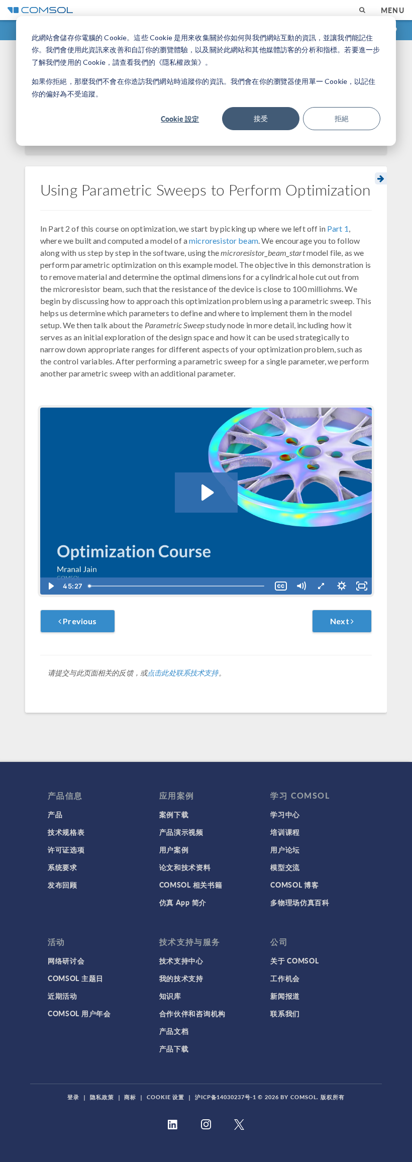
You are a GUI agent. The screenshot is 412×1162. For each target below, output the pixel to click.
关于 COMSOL (294, 960)
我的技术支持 (181, 978)
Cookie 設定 (180, 119)
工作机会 (285, 978)
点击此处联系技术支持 (183, 672)
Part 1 (338, 228)
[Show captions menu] (281, 586)
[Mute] (301, 586)
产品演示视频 (181, 832)
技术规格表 (66, 832)
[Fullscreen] (362, 586)
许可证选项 (66, 849)
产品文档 (174, 1031)
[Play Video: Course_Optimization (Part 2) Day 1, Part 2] (206, 492)
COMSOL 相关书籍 (191, 885)
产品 (55, 814)
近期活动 (62, 996)
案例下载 (174, 814)
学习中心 (285, 814)
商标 (130, 1097)
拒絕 (342, 118)
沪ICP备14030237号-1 (225, 1097)
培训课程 (285, 832)
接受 (261, 118)
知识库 (170, 996)
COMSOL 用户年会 (79, 1013)
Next (340, 621)
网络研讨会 (66, 960)
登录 (73, 1097)
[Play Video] (50, 586)
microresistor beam (223, 240)
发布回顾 (62, 885)
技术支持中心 (181, 960)
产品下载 (174, 1048)
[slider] (177, 586)
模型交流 (285, 867)
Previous (78, 621)
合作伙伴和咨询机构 (192, 1013)
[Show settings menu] (342, 586)
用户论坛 (285, 849)
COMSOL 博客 (294, 885)
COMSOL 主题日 (76, 978)
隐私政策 (102, 1097)
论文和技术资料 (185, 867)
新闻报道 (285, 996)
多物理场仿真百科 (300, 902)
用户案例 (174, 849)
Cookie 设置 (165, 1097)
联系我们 (285, 1013)
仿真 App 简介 (183, 902)
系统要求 (62, 867)
